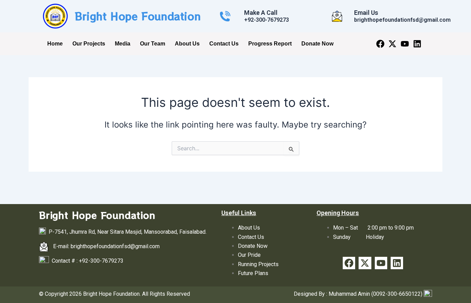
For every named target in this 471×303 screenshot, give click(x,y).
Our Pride (249, 255)
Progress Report (270, 44)
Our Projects (88, 44)
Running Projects (258, 264)
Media (122, 44)
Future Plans (253, 273)
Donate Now (317, 44)
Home (55, 44)
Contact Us (224, 44)
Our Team (152, 44)
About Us (187, 44)
